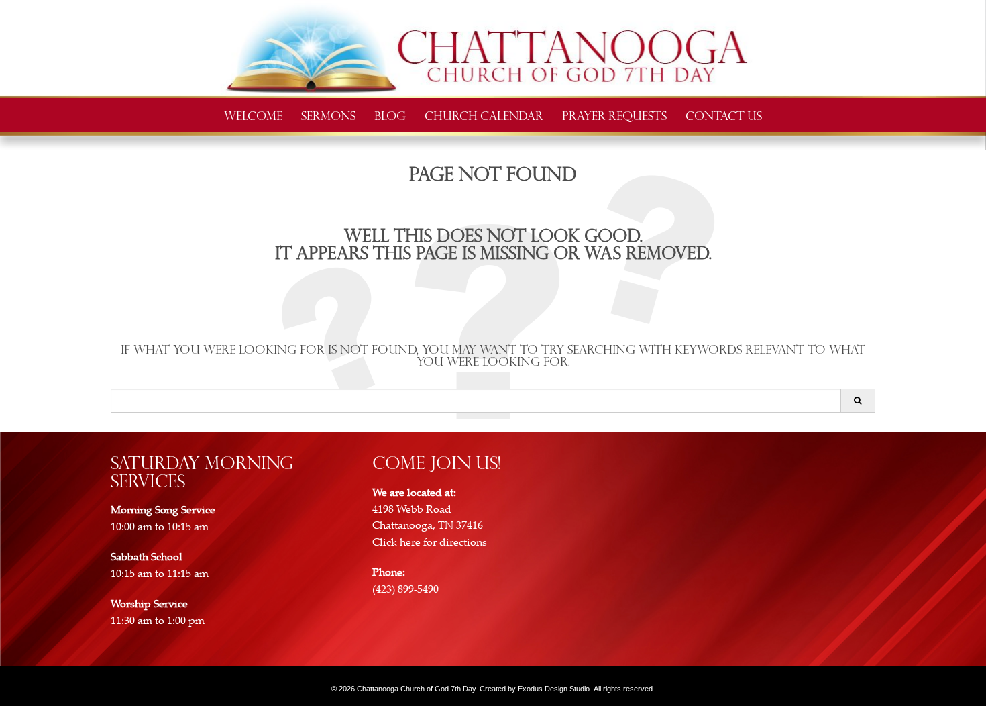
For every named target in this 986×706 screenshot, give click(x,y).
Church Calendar (484, 114)
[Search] (857, 401)
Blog (390, 114)
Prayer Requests (614, 114)
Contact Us (724, 114)
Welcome (253, 114)
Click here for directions (429, 542)
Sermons (328, 114)
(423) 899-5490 (405, 589)
